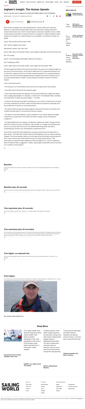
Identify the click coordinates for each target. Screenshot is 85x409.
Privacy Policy (29, 384)
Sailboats (22, 2)
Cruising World (71, 384)
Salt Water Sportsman (72, 386)
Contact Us (28, 388)
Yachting (58, 390)
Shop (61, 2)
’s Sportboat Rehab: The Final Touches (77, 25)
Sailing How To (20, 316)
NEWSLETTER (77, 2)
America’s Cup (40, 2)
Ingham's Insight (11, 316)
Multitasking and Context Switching (77, 14)
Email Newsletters (44, 384)
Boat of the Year (31, 2)
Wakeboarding (71, 388)
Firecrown (80, 398)
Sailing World (59, 386)
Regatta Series (49, 2)
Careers (27, 390)
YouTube (42, 392)
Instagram (43, 390)
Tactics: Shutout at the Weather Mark (77, 36)
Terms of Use (28, 386)
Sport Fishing (59, 388)
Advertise (66, 2)
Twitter (42, 388)
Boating (57, 384)
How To (6, 5)
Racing (56, 2)
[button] (47, 16)
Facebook (43, 386)
